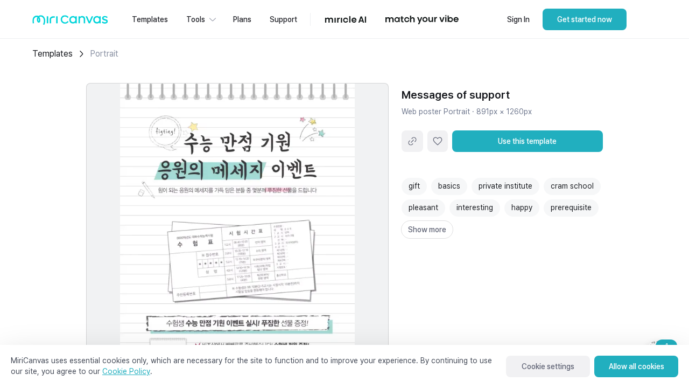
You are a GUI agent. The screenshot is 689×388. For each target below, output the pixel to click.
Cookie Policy (126, 371)
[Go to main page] (70, 22)
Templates (52, 53)
